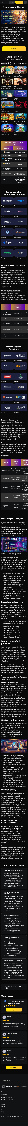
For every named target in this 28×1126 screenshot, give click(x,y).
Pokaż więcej (14, 1067)
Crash (17, 63)
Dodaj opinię (14, 1009)
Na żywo (11, 63)
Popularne (4, 63)
